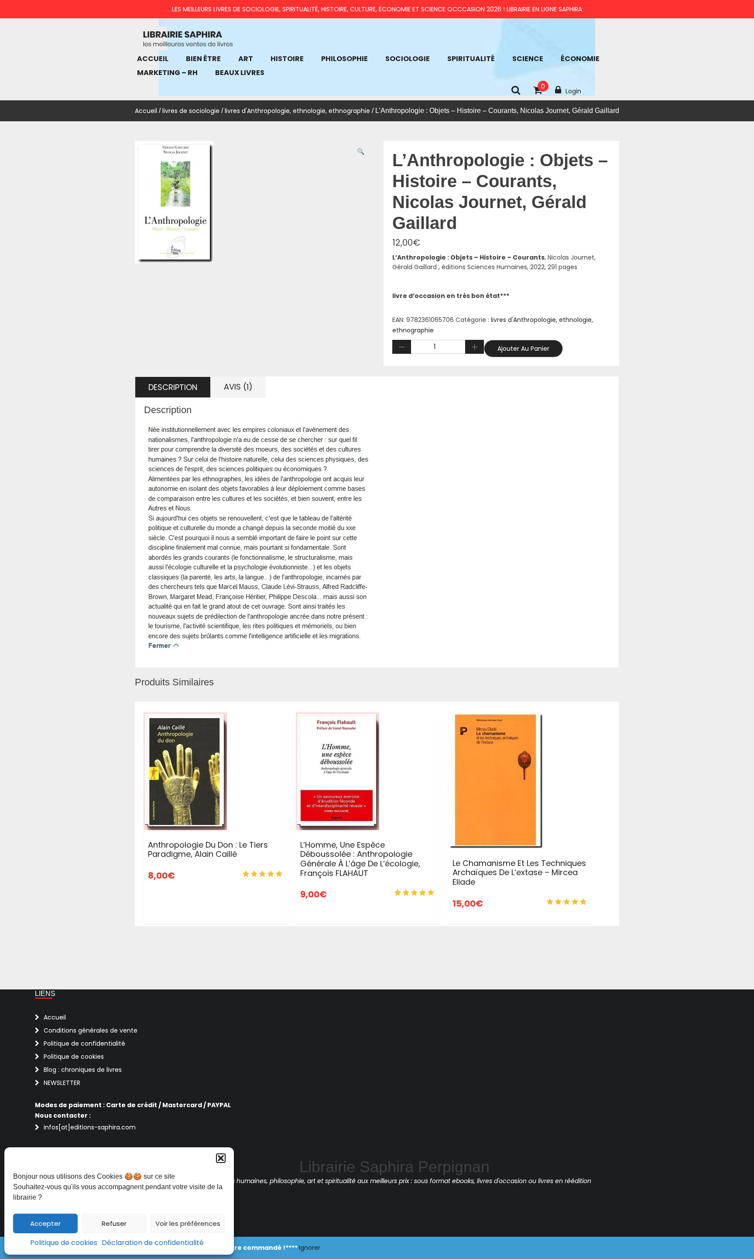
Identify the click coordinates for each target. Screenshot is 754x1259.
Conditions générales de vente (90, 1030)
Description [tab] (172, 387)
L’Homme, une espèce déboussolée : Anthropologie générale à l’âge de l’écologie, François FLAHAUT (360, 859)
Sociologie (407, 59)
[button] (220, 1158)
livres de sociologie (190, 110)
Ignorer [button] (309, 1247)
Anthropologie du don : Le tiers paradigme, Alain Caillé (208, 849)
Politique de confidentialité (84, 1043)
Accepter (45, 1223)
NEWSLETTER (62, 1082)
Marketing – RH (167, 73)
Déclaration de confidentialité (153, 1243)
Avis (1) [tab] (238, 386)
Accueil (152, 59)
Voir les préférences (187, 1223)
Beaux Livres (239, 73)
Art (245, 59)
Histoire (287, 59)
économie (580, 59)
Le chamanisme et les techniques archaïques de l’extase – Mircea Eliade (519, 872)
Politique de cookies (63, 1243)
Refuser (114, 1223)
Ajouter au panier (523, 348)
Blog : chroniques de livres (83, 1069)
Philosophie (344, 59)
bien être (203, 59)
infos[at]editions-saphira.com (90, 1127)
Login (573, 91)
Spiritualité (471, 59)
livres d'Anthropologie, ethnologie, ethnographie (297, 110)
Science (527, 59)
